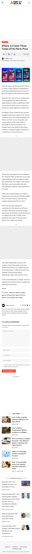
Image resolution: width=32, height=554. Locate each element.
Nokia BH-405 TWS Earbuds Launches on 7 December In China (9, 484)
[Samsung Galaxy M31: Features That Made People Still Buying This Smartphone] (25, 527)
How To (14, 471)
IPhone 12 (12, 292)
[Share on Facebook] (6, 54)
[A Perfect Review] (16, 2)
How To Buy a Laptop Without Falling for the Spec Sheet (20, 419)
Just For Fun (15, 424)
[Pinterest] (27, 305)
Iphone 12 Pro (6, 297)
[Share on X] (9, 54)
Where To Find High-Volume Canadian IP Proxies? (19, 454)
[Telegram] (29, 305)
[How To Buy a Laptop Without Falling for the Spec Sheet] (6, 419)
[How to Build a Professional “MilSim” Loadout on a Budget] (6, 430)
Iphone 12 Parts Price (8, 295)
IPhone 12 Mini (20, 292)
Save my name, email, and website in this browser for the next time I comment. (17, 365)
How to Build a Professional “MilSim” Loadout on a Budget (19, 430)
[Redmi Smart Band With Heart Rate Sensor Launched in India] (25, 515)
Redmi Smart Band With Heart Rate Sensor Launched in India (10, 516)
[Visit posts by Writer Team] (3, 59)
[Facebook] (23, 305)
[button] (3, 2)
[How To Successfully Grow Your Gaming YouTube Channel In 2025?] (6, 464)
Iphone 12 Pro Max (16, 297)
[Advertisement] (16, 22)
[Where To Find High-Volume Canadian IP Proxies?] (6, 453)
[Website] (21, 305)
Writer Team (9, 58)
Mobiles (5, 42)
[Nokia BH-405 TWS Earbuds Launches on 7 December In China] (25, 483)
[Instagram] (25, 305)
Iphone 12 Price (20, 295)
